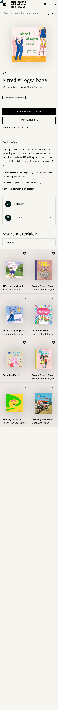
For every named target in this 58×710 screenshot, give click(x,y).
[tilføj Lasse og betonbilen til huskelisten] (53, 387)
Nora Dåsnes (34, 87)
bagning (15, 182)
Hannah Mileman (16, 87)
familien (33, 182)
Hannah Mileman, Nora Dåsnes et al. (12, 289)
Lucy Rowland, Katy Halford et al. (42, 334)
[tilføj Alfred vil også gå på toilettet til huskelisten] (24, 298)
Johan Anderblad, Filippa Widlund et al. (42, 423)
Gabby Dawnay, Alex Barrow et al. (13, 423)
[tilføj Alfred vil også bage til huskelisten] (4, 73)
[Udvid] (30, 177)
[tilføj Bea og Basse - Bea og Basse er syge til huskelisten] (53, 254)
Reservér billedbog (29, 111)
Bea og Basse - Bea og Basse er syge (43, 286)
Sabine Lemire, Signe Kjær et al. (43, 289)
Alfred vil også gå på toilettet (14, 176)
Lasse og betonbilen (42, 419)
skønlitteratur (28, 189)
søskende (25, 182)
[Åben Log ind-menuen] (45, 4)
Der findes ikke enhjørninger (40, 331)
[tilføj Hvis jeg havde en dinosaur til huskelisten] (24, 387)
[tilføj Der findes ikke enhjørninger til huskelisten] (53, 298)
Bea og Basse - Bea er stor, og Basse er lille (43, 375)
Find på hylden (29, 120)
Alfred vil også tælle (43, 172)
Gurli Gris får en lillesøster (11, 375)
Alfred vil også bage (25, 172)
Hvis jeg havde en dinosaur (12, 420)
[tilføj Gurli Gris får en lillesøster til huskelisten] (24, 343)
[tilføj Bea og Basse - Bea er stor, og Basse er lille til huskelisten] (53, 343)
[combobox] (29, 13)
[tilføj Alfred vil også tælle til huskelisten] (24, 254)
